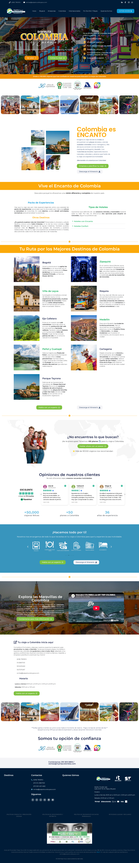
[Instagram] (36, 799)
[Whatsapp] (40, 799)
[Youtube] (52, 799)
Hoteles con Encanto (83, 221)
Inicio (34, 11)
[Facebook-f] (32, 799)
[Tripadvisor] (44, 799)
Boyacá (42, 11)
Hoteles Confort (81, 226)
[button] (4, 105)
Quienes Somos (106, 11)
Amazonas (52, 11)
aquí (98, 852)
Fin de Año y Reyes (90, 11)
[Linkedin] (48, 799)
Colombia (62, 11)
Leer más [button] (46, 502)
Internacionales (74, 11)
